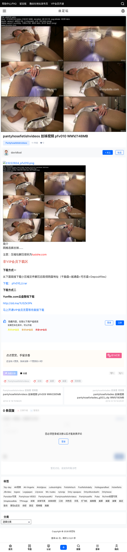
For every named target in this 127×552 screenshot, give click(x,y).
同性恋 (69, 501)
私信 (120, 152)
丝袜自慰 (52, 501)
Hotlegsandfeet (102, 487)
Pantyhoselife (85, 496)
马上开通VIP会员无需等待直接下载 (23, 309)
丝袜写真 (41, 501)
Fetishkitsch (69, 487)
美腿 (107, 501)
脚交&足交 (15, 506)
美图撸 (93, 501)
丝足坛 (72, 531)
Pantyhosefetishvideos (16, 143)
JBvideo (7, 492)
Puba (97, 496)
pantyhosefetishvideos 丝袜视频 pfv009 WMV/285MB (32, 394)
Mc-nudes (50, 492)
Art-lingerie (29, 487)
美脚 (101, 501)
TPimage (24, 501)
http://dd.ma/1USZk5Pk (17, 303)
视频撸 (39, 506)
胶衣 (6, 506)
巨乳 (76, 501)
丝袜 (33, 501)
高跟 (47, 506)
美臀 (114, 501)
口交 (61, 501)
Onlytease (106, 492)
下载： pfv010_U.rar (15, 283)
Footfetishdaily (85, 487)
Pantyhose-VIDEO (27, 496)
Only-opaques (74, 492)
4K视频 (17, 487)
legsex (17, 492)
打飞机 (84, 501)
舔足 (31, 506)
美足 (121, 501)
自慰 (24, 506)
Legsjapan (27, 492)
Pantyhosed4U (45, 496)
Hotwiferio (116, 487)
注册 (120, 322)
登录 (109, 322)
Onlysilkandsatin (91, 492)
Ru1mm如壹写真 (109, 496)
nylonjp (61, 492)
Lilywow (39, 492)
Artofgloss (41, 487)
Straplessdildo (10, 501)
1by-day (7, 487)
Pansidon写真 (10, 496)
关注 (109, 152)
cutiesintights (55, 487)
